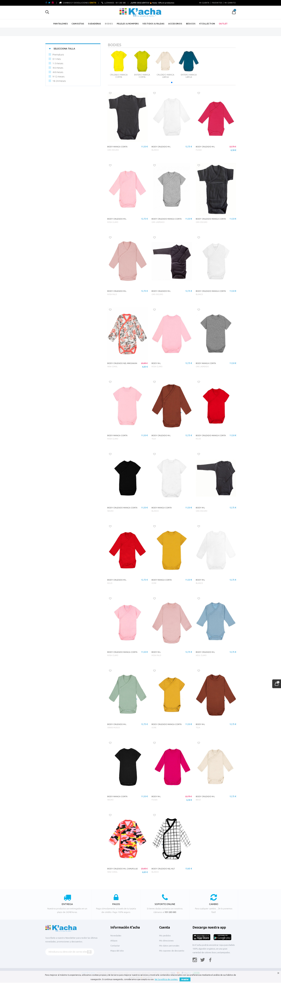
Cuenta (164, 927)
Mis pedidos (165, 935)
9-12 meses (59, 76)
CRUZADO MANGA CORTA (118, 76)
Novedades (115, 935)
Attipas (113, 940)
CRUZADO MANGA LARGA (165, 76)
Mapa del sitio (117, 951)
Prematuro (58, 54)
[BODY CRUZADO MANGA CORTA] (172, 189)
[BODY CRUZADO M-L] (172, 117)
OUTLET (223, 23)
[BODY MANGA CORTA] (127, 117)
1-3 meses (58, 63)
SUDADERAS (94, 23)
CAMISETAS (78, 23)
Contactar (115, 945)
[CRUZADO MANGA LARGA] (165, 61)
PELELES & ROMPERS (128, 23)
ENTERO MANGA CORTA (142, 76)
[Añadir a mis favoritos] (110, 93)
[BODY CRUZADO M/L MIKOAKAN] (127, 333)
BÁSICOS (191, 23)
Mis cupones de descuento (171, 951)
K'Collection (207, 23)
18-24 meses (59, 81)
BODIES (109, 23)
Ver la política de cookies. (166, 979)
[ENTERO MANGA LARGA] (189, 61)
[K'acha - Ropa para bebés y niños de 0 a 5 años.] (140, 12)
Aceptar (185, 979)
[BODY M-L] (172, 333)
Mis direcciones (166, 940)
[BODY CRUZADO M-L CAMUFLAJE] (127, 839)
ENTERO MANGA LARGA (189, 76)
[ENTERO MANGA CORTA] (142, 61)
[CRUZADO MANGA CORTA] (119, 61)
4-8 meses (58, 72)
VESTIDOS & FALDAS (153, 23)
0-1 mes (57, 59)
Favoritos (217, 3)
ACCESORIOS (175, 23)
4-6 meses (58, 67)
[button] (171, 82)
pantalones (60, 23)
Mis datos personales (169, 945)
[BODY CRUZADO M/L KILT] (172, 839)
